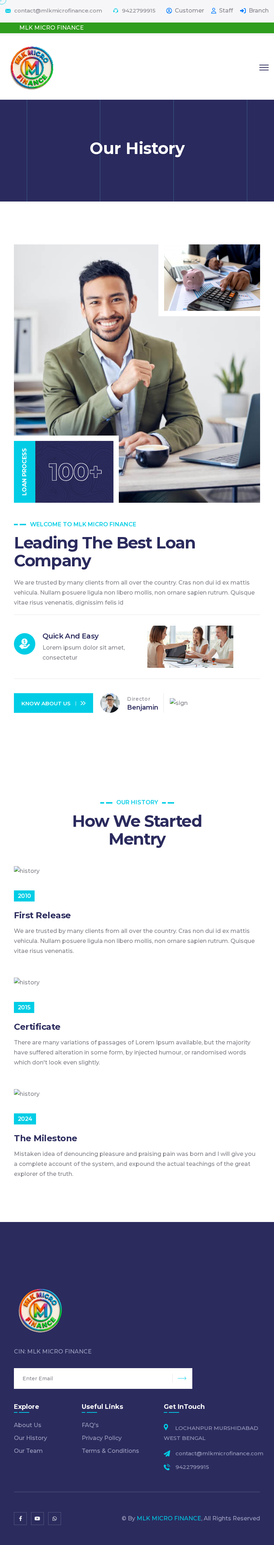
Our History (30, 1438)
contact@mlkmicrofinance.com (58, 11)
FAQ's (90, 1425)
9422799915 (139, 11)
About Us (27, 1425)
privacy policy (102, 1438)
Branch (259, 10)
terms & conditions (110, 1450)
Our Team (28, 1450)
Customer (189, 10)
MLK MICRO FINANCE (169, 1518)
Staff (226, 10)
